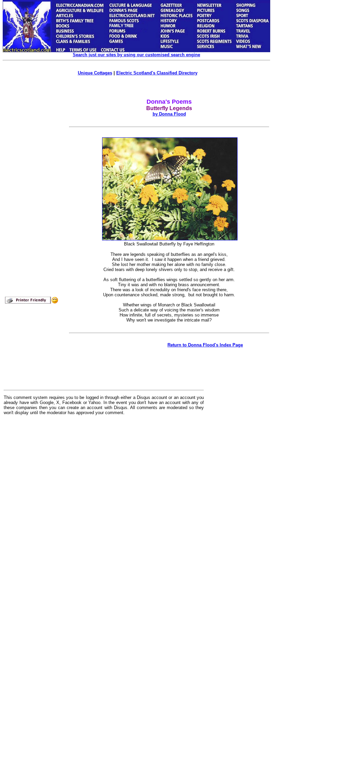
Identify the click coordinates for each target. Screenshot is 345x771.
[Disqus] (104, 504)
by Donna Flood (169, 113)
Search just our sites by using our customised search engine (136, 54)
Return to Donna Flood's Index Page (205, 344)
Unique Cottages (95, 72)
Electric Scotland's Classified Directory (156, 72)
